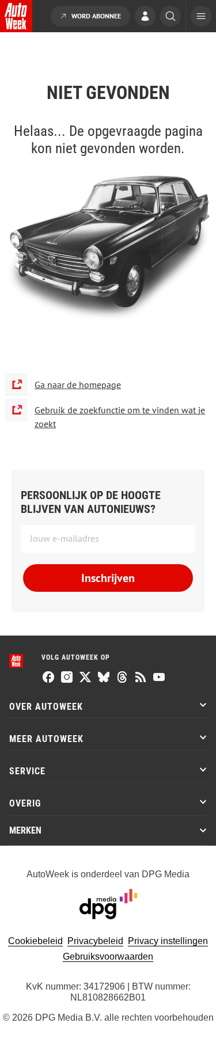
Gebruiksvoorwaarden (108, 956)
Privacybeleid (95, 941)
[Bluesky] (104, 678)
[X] (85, 678)
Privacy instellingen (168, 941)
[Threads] (122, 678)
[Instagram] (67, 678)
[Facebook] (48, 678)
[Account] (145, 17)
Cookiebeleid (35, 941)
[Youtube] (159, 678)
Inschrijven (108, 577)
